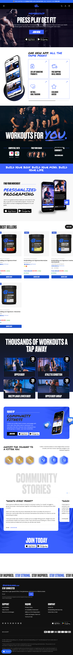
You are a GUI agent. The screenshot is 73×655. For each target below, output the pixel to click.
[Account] (65, 6)
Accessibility (5, 607)
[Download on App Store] (30, 39)
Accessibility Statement (31, 610)
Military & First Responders (32, 612)
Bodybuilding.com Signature (30, 258)
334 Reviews (61, 265)
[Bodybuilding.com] (36, 6)
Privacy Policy (27, 597)
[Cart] (69, 6)
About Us (50, 607)
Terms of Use (28, 617)
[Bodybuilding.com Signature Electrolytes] (36, 243)
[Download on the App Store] (56, 623)
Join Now (36, 32)
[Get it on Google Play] (42, 39)
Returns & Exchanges (8, 612)
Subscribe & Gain (53, 612)
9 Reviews (6, 264)
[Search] (61, 6)
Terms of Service (5, 598)
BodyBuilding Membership (55, 610)
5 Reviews (6, 315)
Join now (12, 433)
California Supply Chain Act (32, 614)
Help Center (5, 610)
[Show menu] (3, 6)
